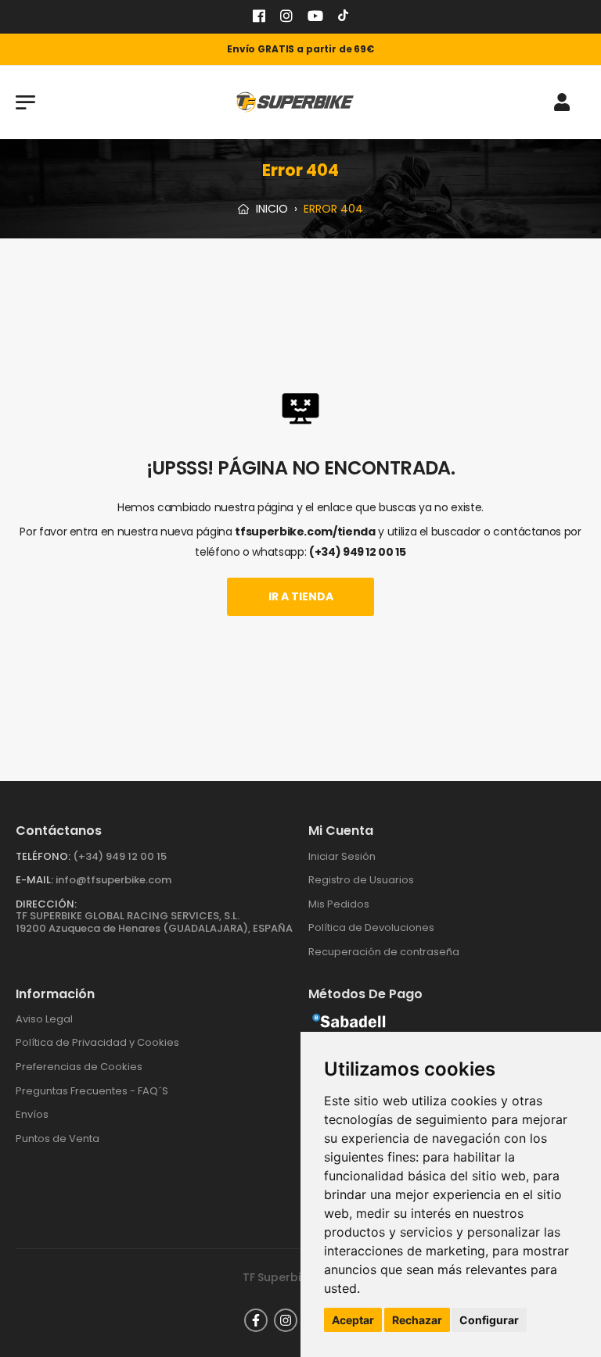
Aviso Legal (44, 1018)
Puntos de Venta (57, 1138)
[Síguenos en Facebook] (259, 17)
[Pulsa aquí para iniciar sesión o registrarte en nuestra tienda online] (562, 102)
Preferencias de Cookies (79, 1066)
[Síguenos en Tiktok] (343, 17)
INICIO (270, 209)
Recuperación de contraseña (383, 951)
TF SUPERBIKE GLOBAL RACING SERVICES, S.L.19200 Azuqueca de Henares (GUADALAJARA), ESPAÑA (154, 922)
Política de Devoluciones (371, 927)
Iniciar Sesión (342, 856)
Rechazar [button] (417, 1320)
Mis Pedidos (338, 904)
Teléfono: (43, 856)
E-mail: (34, 879)
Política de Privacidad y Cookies (97, 1042)
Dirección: (46, 904)
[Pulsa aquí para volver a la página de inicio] (295, 102)
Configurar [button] (489, 1320)
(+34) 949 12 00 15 (357, 552)
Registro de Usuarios (361, 879)
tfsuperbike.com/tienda (305, 531)
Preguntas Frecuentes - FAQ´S (92, 1090)
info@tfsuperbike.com (113, 879)
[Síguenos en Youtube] (315, 17)
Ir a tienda (300, 596)
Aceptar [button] (353, 1320)
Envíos (32, 1114)
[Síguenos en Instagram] (286, 17)
